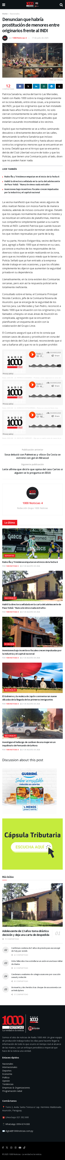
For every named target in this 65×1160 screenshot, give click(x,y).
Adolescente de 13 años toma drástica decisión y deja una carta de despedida (25, 933)
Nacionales (15, 13)
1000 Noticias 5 (12, 566)
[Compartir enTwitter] (28, 86)
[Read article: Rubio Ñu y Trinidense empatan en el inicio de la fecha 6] (32, 543)
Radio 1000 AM (7, 378)
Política (5, 1077)
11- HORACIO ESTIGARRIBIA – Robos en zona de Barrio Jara (36, 408)
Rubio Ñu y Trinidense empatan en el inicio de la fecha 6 (31, 176)
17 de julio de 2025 (40, 37)
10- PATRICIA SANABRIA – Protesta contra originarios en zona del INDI (39, 378)
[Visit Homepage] (32, 5)
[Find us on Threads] (16, 1147)
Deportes (9, 555)
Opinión (6, 1080)
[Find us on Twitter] (7, 1147)
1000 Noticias (15, 1154)
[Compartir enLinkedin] (36, 86)
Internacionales (9, 1067)
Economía (9, 644)
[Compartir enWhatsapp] (44, 86)
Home (5, 13)
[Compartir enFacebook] (20, 86)
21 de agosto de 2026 (31, 566)
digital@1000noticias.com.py (19, 1130)
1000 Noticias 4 (19, 37)
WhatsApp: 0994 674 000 (17, 1124)
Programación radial (12, 1091)
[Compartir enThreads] (59, 86)
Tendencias (7, 1084)
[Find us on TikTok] (24, 1147)
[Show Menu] (3, 4)
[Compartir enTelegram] (51, 86)
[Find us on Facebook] (3, 1147)
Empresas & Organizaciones (16, 1087)
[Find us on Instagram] (11, 1147)
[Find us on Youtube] (20, 1147)
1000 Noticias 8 (12, 612)
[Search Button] (61, 4)
